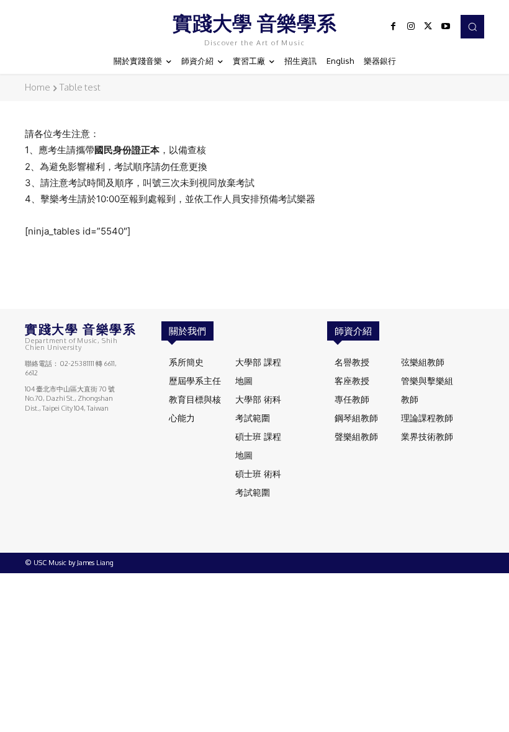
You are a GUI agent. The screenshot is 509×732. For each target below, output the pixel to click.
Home (37, 87)
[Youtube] (445, 26)
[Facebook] (393, 26)
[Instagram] (411, 26)
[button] (472, 26)
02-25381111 (77, 363)
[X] (428, 26)
